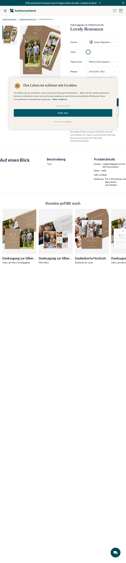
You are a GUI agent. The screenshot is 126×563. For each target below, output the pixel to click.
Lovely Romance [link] (46, 19)
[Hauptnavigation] (5, 10)
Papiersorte (76, 61)
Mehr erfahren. (59, 99)
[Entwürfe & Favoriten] (114, 10)
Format (73, 42)
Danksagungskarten (28, 19)
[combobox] (102, 42)
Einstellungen (63, 105)
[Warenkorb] (121, 10)
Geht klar (63, 113)
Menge (73, 71)
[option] (88, 52)
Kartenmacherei (9, 19)
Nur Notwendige (63, 121)
